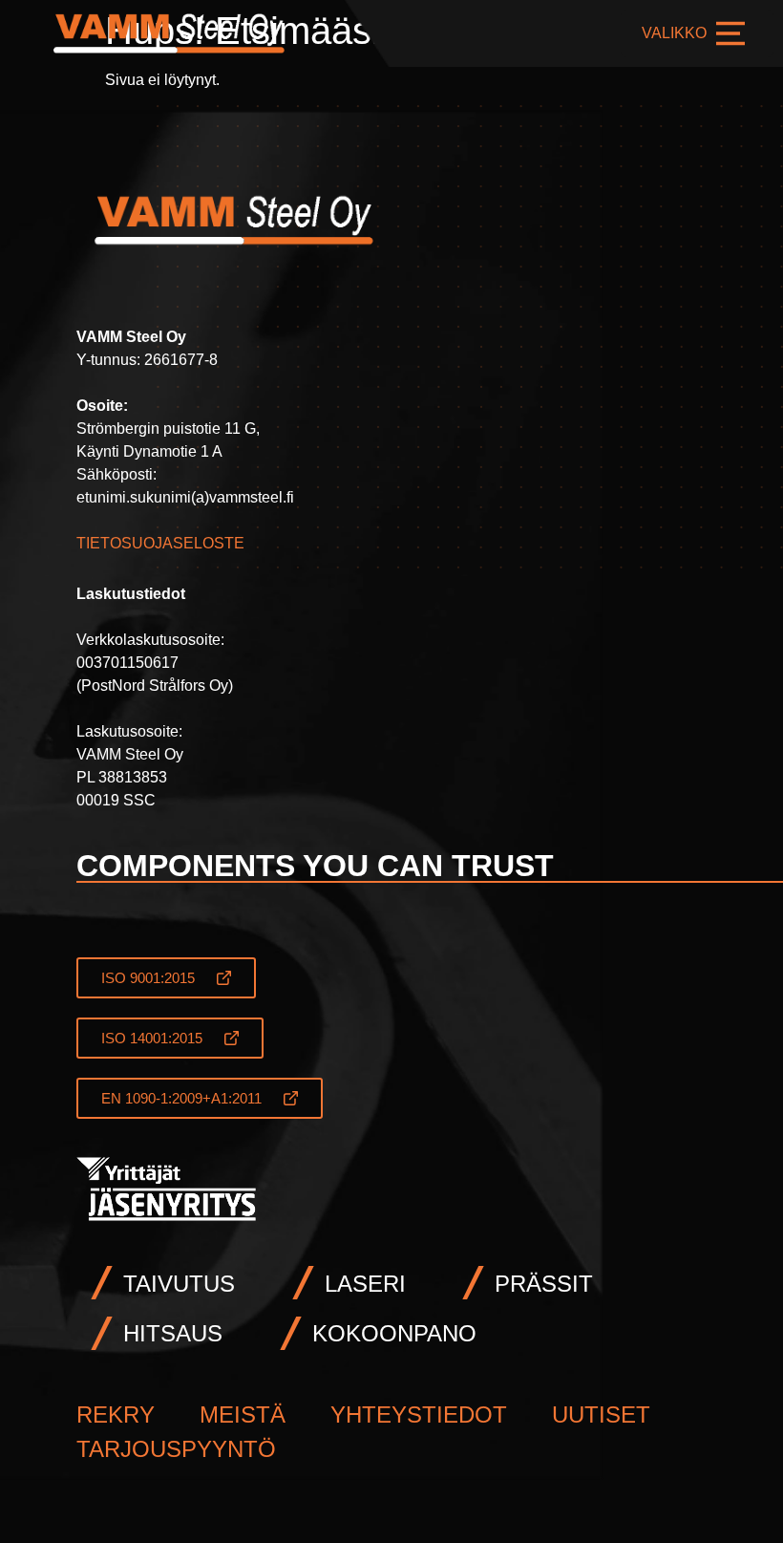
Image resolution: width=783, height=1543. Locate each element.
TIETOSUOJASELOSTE (160, 543)
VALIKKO (674, 33)
